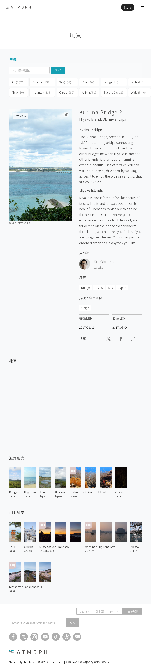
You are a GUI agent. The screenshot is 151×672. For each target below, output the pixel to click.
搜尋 (58, 70)
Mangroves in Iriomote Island (15, 492)
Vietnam (89, 551)
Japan (123, 119)
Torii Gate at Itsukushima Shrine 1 (15, 547)
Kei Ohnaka (104, 261)
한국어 (114, 611)
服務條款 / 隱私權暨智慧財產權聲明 (88, 662)
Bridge (112, 82)
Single (85, 308)
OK (72, 622)
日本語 (99, 611)
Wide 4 (139, 82)
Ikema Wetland (45, 492)
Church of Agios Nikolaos (30, 547)
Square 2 (113, 92)
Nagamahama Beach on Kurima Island (30, 492)
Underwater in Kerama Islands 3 (89, 492)
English (84, 611)
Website (98, 267)
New (18, 92)
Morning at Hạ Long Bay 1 (101, 547)
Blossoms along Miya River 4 (136, 547)
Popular (41, 82)
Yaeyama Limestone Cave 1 (121, 492)
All (18, 82)
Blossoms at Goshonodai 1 (25, 587)
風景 (75, 35)
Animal (89, 92)
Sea (65, 82)
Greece (28, 551)
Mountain (42, 92)
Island (99, 287)
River (89, 82)
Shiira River (60, 492)
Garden (66, 92)
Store (127, 7)
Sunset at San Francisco (54, 547)
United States (46, 551)
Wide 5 (139, 92)
